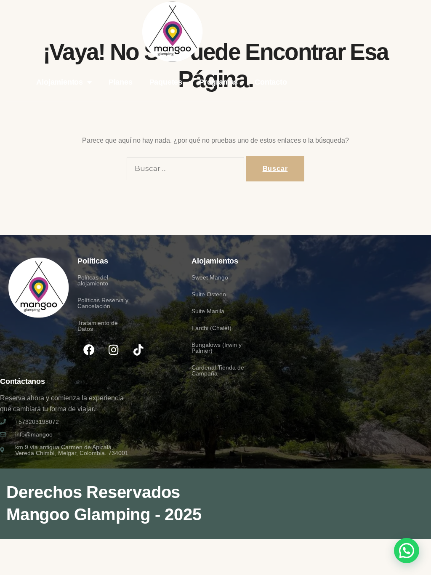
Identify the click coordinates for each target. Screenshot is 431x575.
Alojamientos (59, 82)
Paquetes (165, 82)
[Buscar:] (185, 168)
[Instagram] (113, 349)
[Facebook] (88, 349)
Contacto (271, 82)
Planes (121, 82)
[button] (406, 550)
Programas (218, 82)
